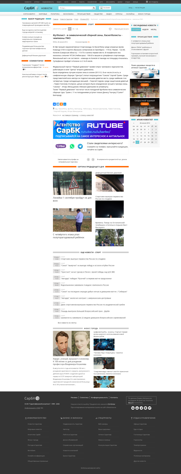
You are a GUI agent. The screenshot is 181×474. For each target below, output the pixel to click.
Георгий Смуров (60, 111)
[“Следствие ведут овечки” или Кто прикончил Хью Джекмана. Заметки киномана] (111, 382)
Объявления (92, 2)
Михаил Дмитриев (100, 109)
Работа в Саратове (70, 434)
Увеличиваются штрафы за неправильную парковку (68, 160)
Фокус (73, 2)
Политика (55, 14)
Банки (120, 2)
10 (156, 133)
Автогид (66, 429)
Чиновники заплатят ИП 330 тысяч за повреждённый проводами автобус (36, 24)
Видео (59, 2)
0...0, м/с (107, 8)
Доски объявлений (70, 440)
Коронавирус (29, 14)
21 (145, 139)
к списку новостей (87, 115)
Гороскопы (138, 440)
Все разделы (153, 2)
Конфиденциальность (99, 397)
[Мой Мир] (64, 104)
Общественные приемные (38, 461)
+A (73, 28)
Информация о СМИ (32, 408)
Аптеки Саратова (104, 434)
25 (134, 142)
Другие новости (140, 461)
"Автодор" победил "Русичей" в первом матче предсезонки (86, 278)
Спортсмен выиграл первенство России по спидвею (83, 259)
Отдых (127, 2)
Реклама (74, 397)
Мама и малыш (104, 440)
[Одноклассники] (61, 104)
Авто (101, 2)
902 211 (131, 403)
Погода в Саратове (35, 445)
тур (56, 109)
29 (137, 129)
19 (137, 139)
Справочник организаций (73, 445)
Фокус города (144, 14)
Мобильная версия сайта (90, 468)
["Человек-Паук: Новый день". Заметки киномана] (111, 363)
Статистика (84, 397)
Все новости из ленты (67, 323)
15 (148, 136)
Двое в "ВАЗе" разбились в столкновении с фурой (141, 48)
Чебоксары (87, 109)
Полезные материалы (142, 456)
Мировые (43, 14)
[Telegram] (57, 104)
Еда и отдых (138, 429)
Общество (98, 14)
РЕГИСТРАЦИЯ (140, 8)
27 (141, 142)
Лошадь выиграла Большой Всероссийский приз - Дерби (85, 311)
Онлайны (130, 14)
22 (148, 139)
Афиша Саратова (140, 424)
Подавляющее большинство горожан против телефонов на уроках (34, 48)
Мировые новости (35, 429)
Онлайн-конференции (36, 456)
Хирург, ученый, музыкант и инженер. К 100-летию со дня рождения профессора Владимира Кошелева (71, 361)
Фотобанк (31, 450)
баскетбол (62, 109)
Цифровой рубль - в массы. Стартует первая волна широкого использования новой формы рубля (110, 334)
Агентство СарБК (34, 434)
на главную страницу (70, 115)
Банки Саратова (69, 456)
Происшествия (83, 14)
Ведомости (138, 450)
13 (141, 136)
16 (152, 136)
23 (152, 139)
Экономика (68, 14)
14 (145, 136)
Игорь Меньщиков (74, 111)
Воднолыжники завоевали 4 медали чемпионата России (85, 285)
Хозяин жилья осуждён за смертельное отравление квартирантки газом (32, 39)
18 (134, 139)
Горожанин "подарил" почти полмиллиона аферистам (33, 66)
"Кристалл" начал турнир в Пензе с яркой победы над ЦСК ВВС (88, 272)
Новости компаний (70, 450)
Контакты (114, 397)
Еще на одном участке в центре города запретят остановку (34, 31)
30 (141, 129)
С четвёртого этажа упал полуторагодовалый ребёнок (142, 42)
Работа (81, 2)
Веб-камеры (110, 2)
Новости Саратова (35, 424)
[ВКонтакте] (54, 104)
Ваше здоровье (104, 429)
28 (134, 129)
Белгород (78, 109)
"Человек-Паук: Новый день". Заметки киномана (108, 354)
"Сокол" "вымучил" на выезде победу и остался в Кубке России (87, 265)
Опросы (118, 14)
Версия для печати (122, 29)
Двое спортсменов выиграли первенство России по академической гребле (93, 304)
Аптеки (36, 2)
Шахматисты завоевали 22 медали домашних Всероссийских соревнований (93, 317)
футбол (70, 109)
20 (141, 139)
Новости (28, 2)
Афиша (135, 2)
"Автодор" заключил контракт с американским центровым (86, 298)
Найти (154, 71)
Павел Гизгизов (114, 109)
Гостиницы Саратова (142, 434)
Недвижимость (48, 2)
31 (145, 129)
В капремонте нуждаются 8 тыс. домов (112, 159)
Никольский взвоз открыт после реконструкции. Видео (34, 75)
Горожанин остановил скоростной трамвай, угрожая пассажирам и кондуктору (144, 55)
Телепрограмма (140, 445)
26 (137, 142)
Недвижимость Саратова (72, 424)
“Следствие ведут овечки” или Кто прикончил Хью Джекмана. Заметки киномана (111, 372)
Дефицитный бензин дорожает (34, 55)
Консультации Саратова (107, 445)
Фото (66, 2)
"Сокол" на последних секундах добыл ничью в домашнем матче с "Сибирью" (94, 291)
